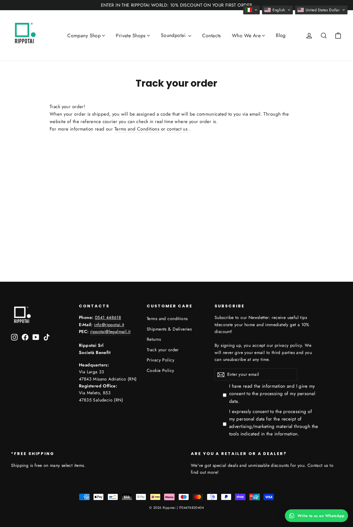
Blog (281, 35)
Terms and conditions (167, 318)
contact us (178, 129)
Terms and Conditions (137, 129)
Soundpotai (174, 35)
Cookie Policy (160, 370)
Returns (154, 339)
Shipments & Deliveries (169, 329)
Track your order (163, 350)
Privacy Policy (160, 360)
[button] (251, 10)
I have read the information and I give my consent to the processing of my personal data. (272, 393)
